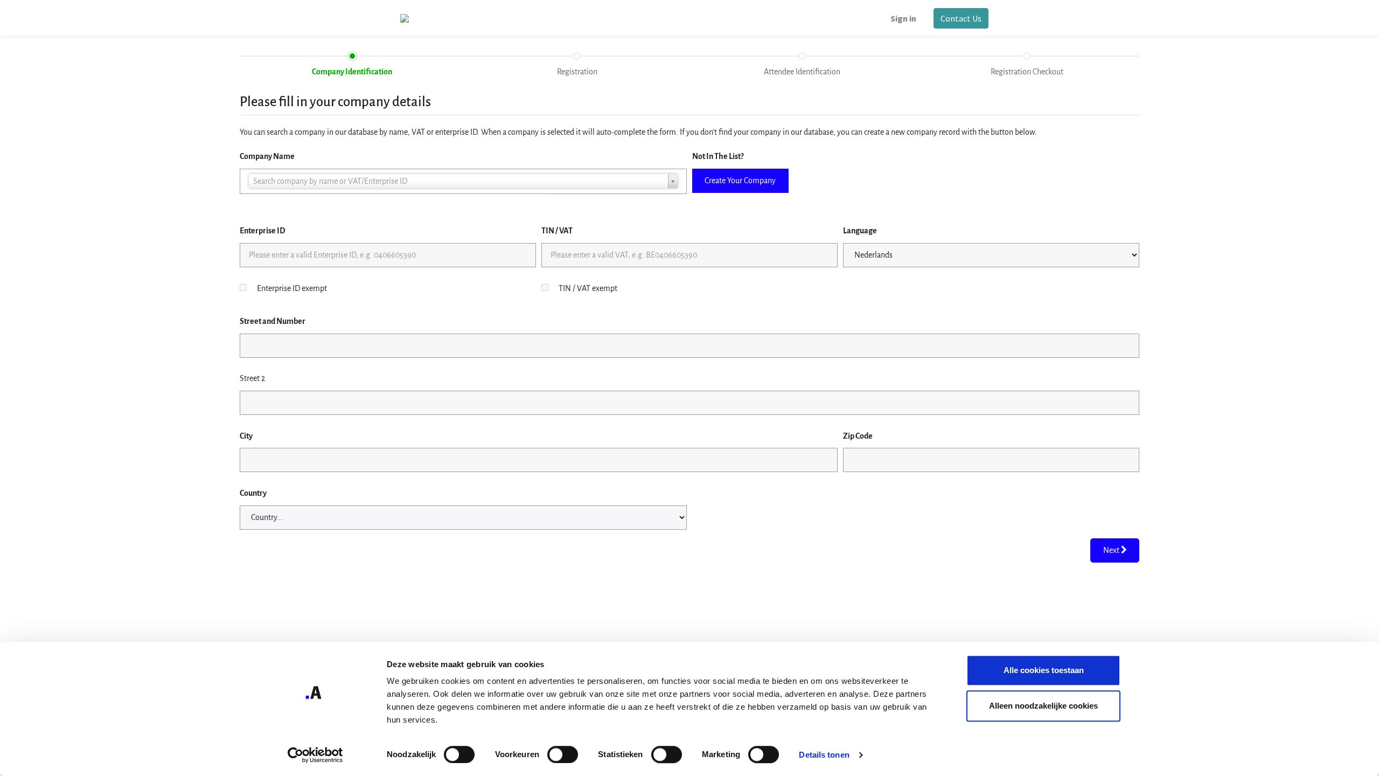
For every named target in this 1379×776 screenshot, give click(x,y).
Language (860, 230)
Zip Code (858, 436)
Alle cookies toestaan (1044, 670)
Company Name (267, 156)
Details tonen (824, 754)
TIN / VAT (557, 230)
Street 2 (252, 378)
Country (253, 493)
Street (272, 321)
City (246, 436)
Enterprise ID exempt (292, 288)
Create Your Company (740, 180)
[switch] (562, 754)
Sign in (903, 18)
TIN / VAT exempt (588, 288)
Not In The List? (717, 156)
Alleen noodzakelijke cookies (1043, 705)
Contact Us (961, 18)
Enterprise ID (262, 230)
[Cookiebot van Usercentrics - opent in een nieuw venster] (315, 755)
